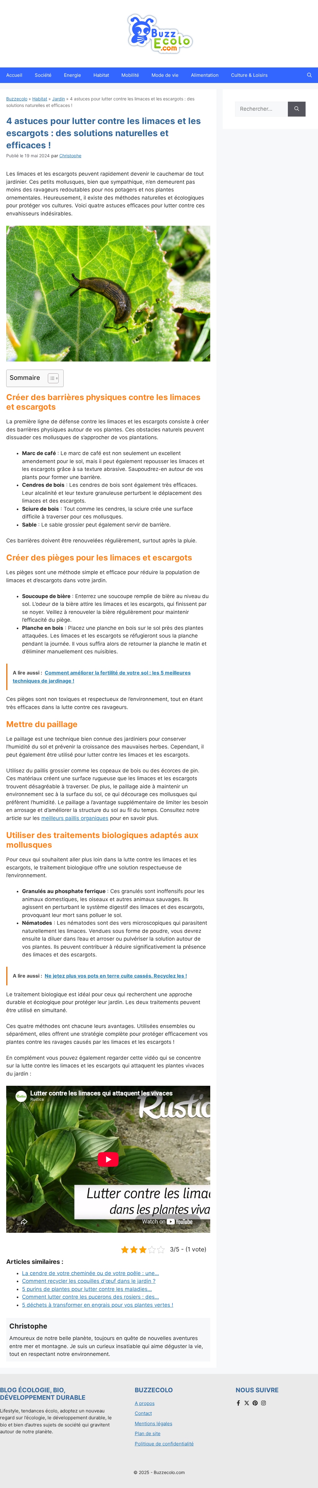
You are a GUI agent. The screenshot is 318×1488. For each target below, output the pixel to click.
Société (43, 75)
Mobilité (130, 75)
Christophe (70, 155)
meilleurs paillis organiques (74, 818)
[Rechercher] (297, 109)
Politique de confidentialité (164, 1444)
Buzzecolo (16, 98)
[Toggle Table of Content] (50, 378)
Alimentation (205, 75)
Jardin (58, 98)
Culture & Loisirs (249, 75)
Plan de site (148, 1433)
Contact (143, 1413)
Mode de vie (165, 75)
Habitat (101, 75)
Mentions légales (153, 1423)
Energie (72, 75)
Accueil (14, 75)
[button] (309, 75)
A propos (145, 1403)
